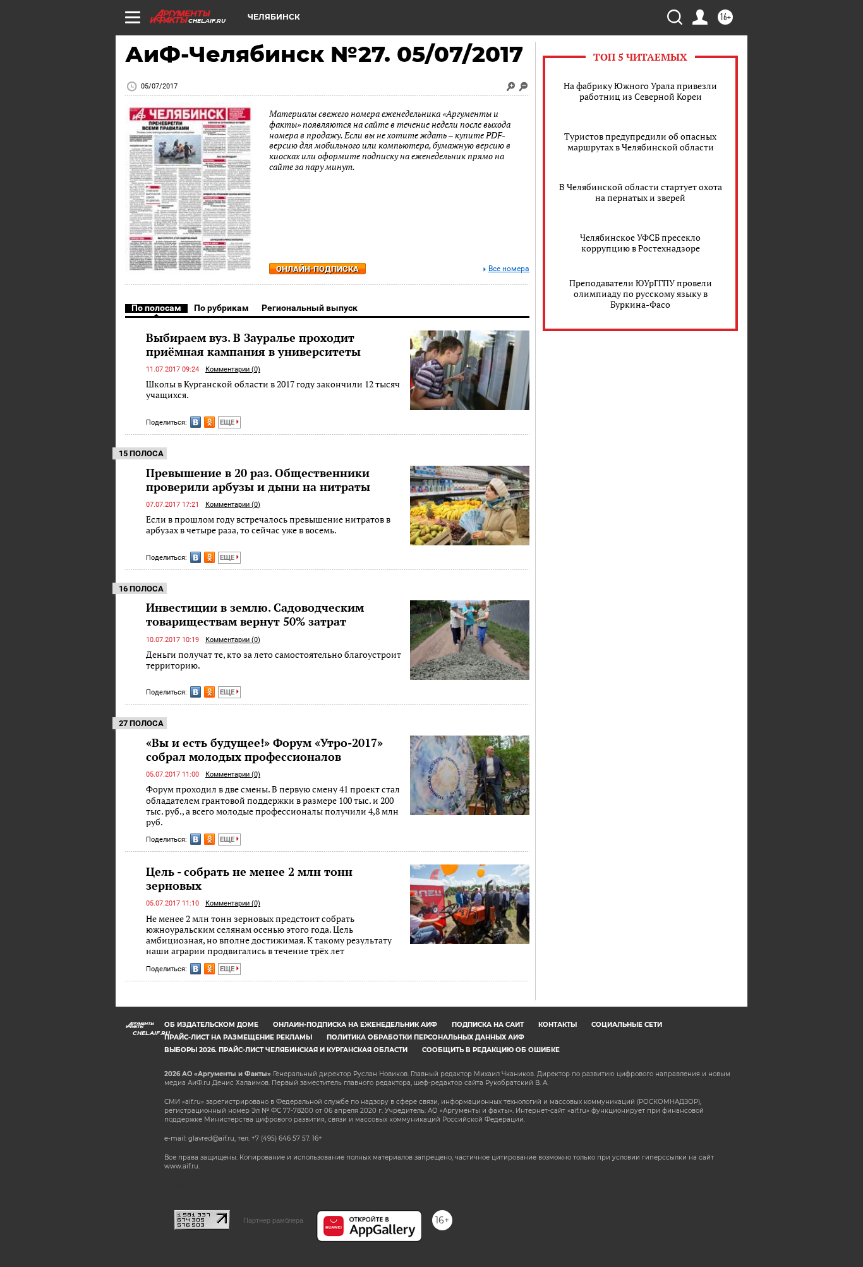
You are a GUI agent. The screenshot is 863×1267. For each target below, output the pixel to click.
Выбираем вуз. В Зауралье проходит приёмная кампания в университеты (253, 344)
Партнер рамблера (273, 1220)
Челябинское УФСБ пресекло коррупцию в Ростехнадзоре (640, 242)
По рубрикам (221, 308)
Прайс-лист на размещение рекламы (238, 1037)
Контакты (557, 1025)
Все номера (508, 269)
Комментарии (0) (232, 369)
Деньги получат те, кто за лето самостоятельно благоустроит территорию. (273, 660)
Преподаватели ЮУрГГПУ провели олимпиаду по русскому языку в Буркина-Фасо (640, 293)
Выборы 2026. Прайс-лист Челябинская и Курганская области (285, 1050)
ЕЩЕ (228, 422)
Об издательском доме (211, 1025)
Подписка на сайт (488, 1025)
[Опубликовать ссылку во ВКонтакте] (195, 422)
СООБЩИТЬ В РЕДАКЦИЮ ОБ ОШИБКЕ (491, 1050)
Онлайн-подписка (317, 269)
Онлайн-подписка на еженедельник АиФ (355, 1025)
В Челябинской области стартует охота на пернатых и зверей (640, 192)
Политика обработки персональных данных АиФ (425, 1037)
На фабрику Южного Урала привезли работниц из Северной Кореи (640, 91)
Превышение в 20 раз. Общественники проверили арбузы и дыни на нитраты (258, 479)
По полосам (156, 308)
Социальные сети (626, 1025)
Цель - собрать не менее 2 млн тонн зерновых (249, 878)
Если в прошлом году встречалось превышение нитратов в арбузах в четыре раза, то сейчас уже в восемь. (268, 525)
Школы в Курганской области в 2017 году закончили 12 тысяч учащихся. (273, 390)
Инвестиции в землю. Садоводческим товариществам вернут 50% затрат (255, 614)
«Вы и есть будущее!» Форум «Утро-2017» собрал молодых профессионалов (264, 749)
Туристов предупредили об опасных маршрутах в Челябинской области (640, 141)
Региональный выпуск (310, 308)
